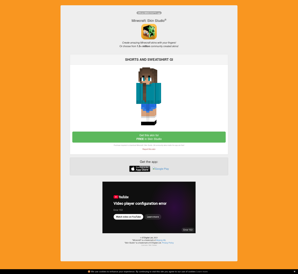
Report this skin (149, 149)
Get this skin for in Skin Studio (149, 137)
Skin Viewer (153, 245)
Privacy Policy (168, 242)
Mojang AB (160, 240)
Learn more (202, 271)
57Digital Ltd (147, 237)
